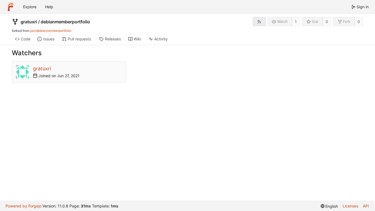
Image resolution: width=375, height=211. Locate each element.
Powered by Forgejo (23, 206)
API (366, 206)
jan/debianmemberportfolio (50, 31)
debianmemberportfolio (65, 21)
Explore (30, 6)
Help (49, 6)
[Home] (10, 7)
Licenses (350, 206)
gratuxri (29, 21)
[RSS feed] (259, 21)
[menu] (329, 206)
